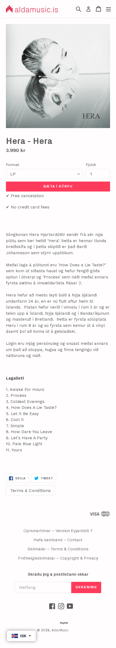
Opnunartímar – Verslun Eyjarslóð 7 (58, 531)
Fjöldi (91, 164)
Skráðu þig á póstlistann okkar (58, 574)
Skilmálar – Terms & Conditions (58, 549)
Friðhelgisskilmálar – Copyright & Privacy (58, 558)
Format (12, 164)
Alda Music (60, 630)
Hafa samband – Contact (58, 540)
